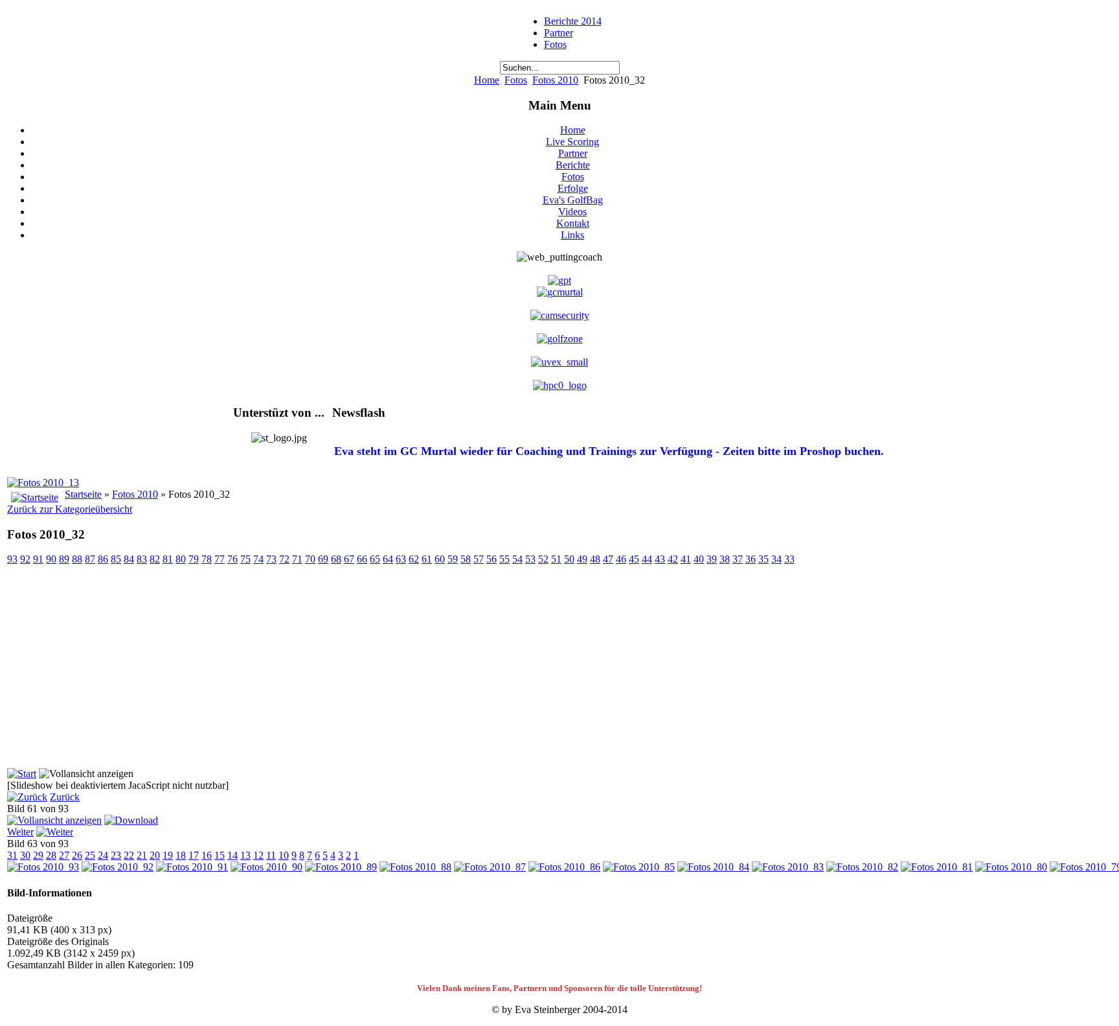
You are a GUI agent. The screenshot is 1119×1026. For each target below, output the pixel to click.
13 (245, 855)
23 (116, 855)
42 (673, 559)
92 (25, 559)
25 (90, 855)
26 (77, 855)
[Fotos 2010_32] (54, 820)
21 (142, 855)
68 (336, 559)
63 (401, 559)
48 (595, 559)
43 (660, 559)
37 (737, 559)
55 (504, 559)
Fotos (555, 44)
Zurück (65, 796)
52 (543, 559)
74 (258, 559)
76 (232, 559)
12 (258, 855)
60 (440, 559)
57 (478, 559)
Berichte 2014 (573, 21)
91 (38, 559)
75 (245, 559)
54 (517, 559)
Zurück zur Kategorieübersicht (69, 509)
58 (465, 559)
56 (491, 559)
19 (168, 855)
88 (77, 559)
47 (608, 559)
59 (452, 559)
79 (193, 559)
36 (750, 559)
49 (582, 559)
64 (388, 559)
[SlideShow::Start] (21, 773)
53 (530, 559)
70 (310, 559)
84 (129, 559)
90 (51, 559)
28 (51, 855)
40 (699, 559)
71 (297, 559)
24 (103, 855)
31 (12, 855)
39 (711, 559)
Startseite (83, 494)
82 (155, 559)
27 (64, 855)
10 (283, 855)
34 (776, 559)
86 (103, 559)
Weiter (20, 831)
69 (323, 559)
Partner (558, 32)
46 (621, 559)
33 (789, 559)
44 (647, 559)
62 (414, 559)
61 (427, 559)
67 (349, 559)
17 (193, 855)
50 (569, 559)
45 (634, 559)
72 (284, 559)
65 (375, 559)
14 (232, 855)
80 (180, 559)
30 (25, 855)
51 (556, 559)
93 (12, 559)
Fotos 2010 (555, 80)
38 (724, 559)
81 (168, 559)
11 (271, 855)
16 (206, 855)
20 (155, 855)
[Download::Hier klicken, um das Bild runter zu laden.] (131, 820)
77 (219, 559)
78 (206, 559)
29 (38, 855)
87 (90, 559)
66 (362, 559)
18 (180, 855)
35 (763, 559)
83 (142, 559)
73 (271, 559)
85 (116, 559)
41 (686, 559)
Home (486, 80)
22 (129, 855)
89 (64, 559)
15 (219, 855)
